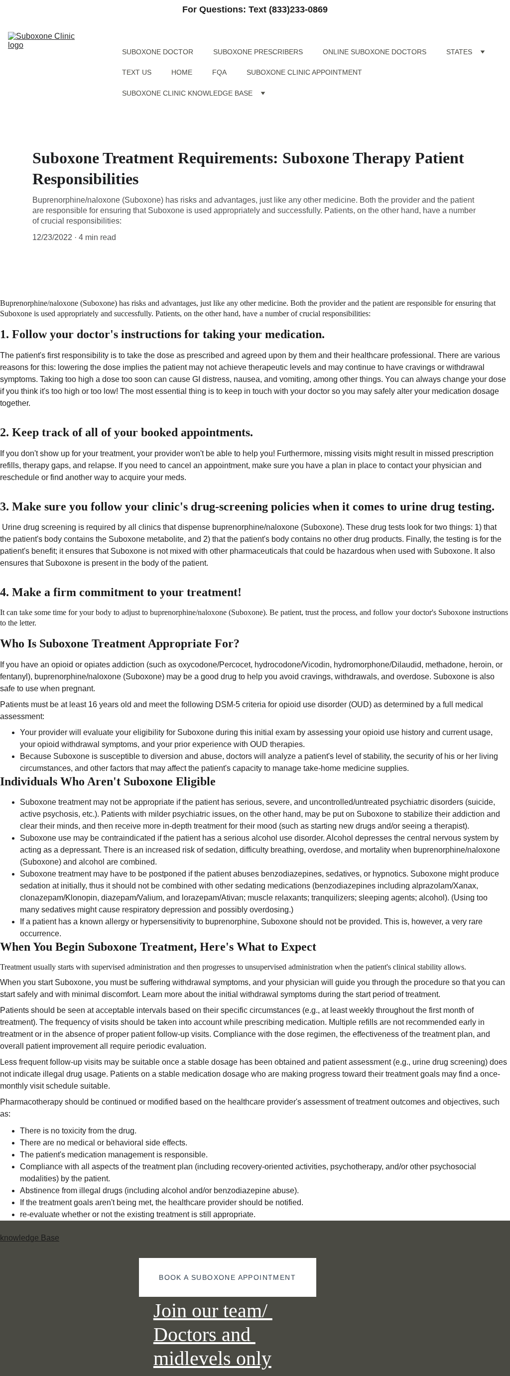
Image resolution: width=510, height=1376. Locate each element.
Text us (136, 72)
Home (181, 72)
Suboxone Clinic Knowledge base (187, 93)
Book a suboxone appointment (227, 1277)
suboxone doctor (157, 52)
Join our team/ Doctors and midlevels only (212, 1334)
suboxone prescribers (258, 52)
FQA (219, 72)
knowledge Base (29, 1238)
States (459, 52)
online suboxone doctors (374, 52)
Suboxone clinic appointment (304, 72)
